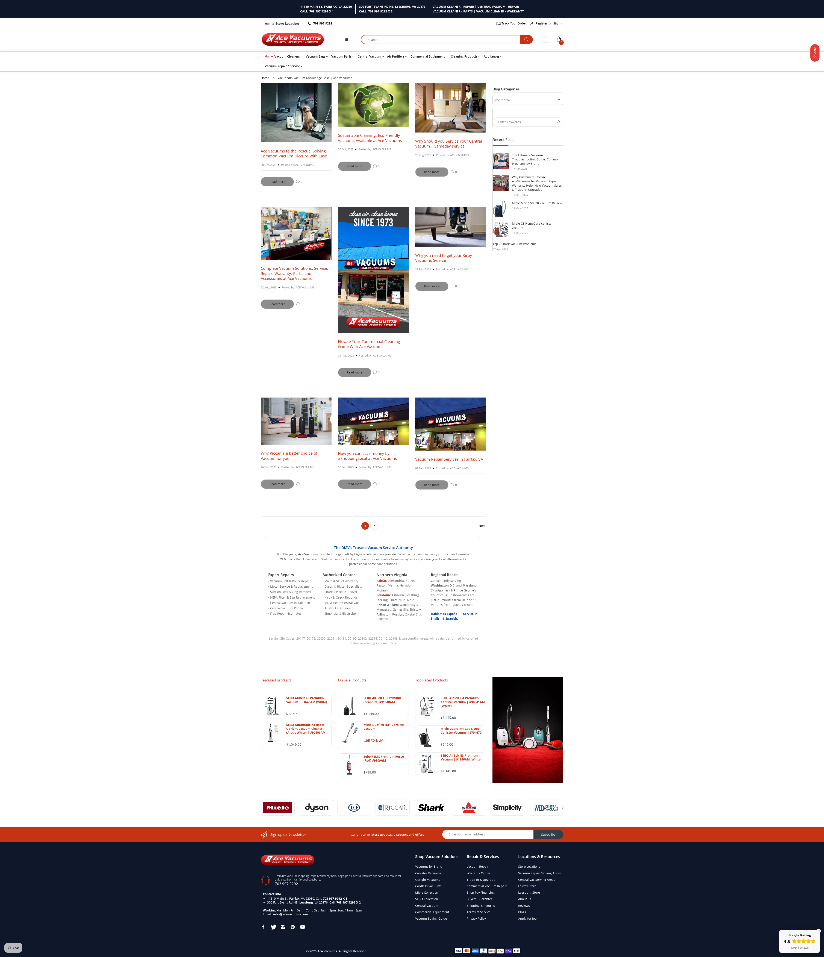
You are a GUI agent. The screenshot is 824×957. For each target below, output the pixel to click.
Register (541, 23)
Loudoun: (384, 595)
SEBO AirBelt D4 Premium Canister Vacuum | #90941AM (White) (463, 702)
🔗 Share (815, 53)
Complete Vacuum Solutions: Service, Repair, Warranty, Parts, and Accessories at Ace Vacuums (294, 273)
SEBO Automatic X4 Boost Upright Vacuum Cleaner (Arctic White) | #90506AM (306, 729)
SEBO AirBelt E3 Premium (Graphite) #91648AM (382, 700)
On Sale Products (352, 680)
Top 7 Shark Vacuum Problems (514, 244)
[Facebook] (263, 926)
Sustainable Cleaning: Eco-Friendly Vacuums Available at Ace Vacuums (370, 138)
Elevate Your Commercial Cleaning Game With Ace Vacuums (369, 344)
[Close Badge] (818, 931)
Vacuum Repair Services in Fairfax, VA (449, 459)
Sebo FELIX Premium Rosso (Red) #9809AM (384, 758)
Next (482, 526)
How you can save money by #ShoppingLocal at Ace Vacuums (367, 456)
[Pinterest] (292, 926)
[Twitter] (273, 926)
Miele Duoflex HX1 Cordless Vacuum (384, 727)
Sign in (558, 23)
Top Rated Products (431, 680)
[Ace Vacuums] (287, 860)
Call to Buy (373, 740)
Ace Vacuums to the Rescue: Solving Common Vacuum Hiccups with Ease (294, 153)
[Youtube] (302, 926)
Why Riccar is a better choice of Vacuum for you (289, 456)
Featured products (276, 680)
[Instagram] (282, 926)
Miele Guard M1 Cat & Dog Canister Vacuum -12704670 (461, 731)
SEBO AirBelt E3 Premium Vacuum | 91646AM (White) (306, 700)
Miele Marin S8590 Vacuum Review (537, 203)
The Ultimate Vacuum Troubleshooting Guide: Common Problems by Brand (536, 159)
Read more (277, 182)
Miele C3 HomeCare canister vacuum (532, 225)
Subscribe (548, 834)
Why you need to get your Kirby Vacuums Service (443, 258)
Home (265, 78)
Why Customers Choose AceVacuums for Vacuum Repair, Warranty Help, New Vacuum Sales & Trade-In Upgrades (537, 183)
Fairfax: (382, 581)
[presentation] (261, 807)
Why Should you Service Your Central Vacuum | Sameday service (448, 144)
